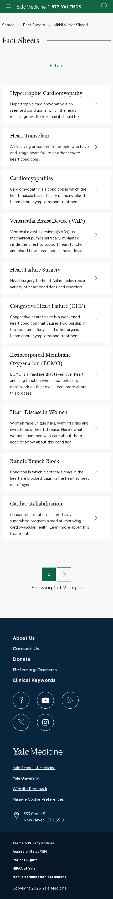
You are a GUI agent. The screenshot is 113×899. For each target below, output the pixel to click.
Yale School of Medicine (34, 768)
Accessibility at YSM (30, 851)
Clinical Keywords (34, 680)
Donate (21, 659)
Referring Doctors (35, 670)
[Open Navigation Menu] (8, 6)
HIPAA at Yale (24, 868)
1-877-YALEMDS (64, 7)
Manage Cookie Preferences (38, 799)
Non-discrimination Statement (39, 876)
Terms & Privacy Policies (34, 843)
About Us (24, 638)
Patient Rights (25, 860)
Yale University (26, 778)
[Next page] (64, 574)
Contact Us (26, 649)
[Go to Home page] (31, 7)
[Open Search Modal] (104, 6)
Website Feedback (30, 789)
